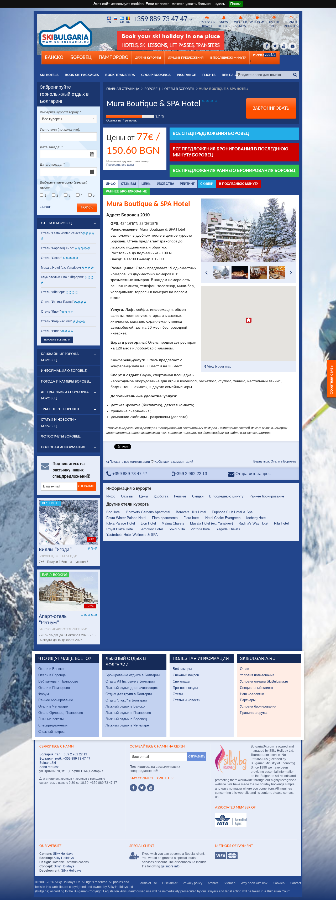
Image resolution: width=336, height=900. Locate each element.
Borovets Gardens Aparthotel (148, 512)
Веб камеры (182, 669)
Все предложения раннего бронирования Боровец (234, 170)
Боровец (81, 57)
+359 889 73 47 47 (161, 19)
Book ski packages (82, 75)
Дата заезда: (51, 147)
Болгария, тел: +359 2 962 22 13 (63, 754)
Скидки (206, 184)
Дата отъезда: (52, 164)
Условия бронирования (258, 706)
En (109, 22)
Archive (213, 883)
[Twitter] (142, 787)
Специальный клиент (256, 688)
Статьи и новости (186, 700)
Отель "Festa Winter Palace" (61, 233)
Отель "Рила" (51, 331)
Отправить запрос (252, 473)
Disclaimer (169, 883)
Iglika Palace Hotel (120, 523)
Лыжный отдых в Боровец (126, 719)
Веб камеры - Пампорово (58, 681)
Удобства (165, 184)
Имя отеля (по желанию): (60, 129)
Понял (235, 4)
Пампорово (113, 57)
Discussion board (207, 24)
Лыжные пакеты (51, 719)
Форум (43, 694)
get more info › (171, 866)
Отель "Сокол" (51, 258)
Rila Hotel (281, 523)
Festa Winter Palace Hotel (126, 518)
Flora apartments (165, 518)
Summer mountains (291, 24)
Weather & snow (240, 24)
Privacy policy (192, 883)
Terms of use (148, 883)
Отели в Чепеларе (53, 706)
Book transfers (120, 75)
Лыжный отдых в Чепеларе (127, 725)
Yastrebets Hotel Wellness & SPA (132, 535)
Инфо (111, 184)
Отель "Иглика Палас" (57, 302)
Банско (54, 57)
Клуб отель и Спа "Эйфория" (62, 277)
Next (291, 230)
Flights (209, 75)
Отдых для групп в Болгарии (129, 694)
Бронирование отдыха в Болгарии (133, 675)
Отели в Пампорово (54, 688)
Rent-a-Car (232, 75)
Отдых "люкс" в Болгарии (126, 700)
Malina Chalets (173, 523)
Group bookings (156, 75)
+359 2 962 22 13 (191, 473)
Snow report (223, 24)
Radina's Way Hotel (253, 523)
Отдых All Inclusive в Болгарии (130, 681)
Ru (116, 22)
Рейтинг (187, 184)
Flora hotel (191, 518)
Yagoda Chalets (228, 529)
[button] (248, 320)
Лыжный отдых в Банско (125, 706)
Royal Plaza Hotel (120, 529)
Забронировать (271, 108)
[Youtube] (150, 787)
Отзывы (128, 184)
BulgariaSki (47, 762)
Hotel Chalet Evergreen (222, 518)
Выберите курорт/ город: (60, 112)
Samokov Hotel (151, 529)
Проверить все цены (120, 164)
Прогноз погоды (185, 688)
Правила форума (253, 713)
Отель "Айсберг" (53, 292)
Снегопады (181, 681)
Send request (49, 767)
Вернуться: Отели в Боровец (274, 461)
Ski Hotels (49, 75)
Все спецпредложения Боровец (211, 133)
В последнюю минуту (238, 184)
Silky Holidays (62, 853)
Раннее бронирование (126, 191)
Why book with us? (254, 883)
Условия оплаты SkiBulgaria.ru (264, 681)
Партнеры (247, 700)
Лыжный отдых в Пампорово (128, 713)
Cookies (279, 883)
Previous (206, 230)
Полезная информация (63, 447)
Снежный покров (51, 732)
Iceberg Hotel (256, 518)
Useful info (274, 24)
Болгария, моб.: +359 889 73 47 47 (64, 758)
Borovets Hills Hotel (191, 512)
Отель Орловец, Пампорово (60, 713)
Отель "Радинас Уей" (57, 321)
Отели (178, 694)
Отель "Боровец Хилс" (57, 248)
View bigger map (218, 366)
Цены (146, 184)
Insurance (186, 75)
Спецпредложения (52, 725)
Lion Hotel (148, 523)
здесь (220, 4)
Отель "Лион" (51, 311)
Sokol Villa (177, 529)
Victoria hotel (201, 529)
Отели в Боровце (52, 675)
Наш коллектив (252, 694)
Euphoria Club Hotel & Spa (232, 512)
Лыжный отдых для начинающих (132, 688)
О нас (244, 669)
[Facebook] (133, 787)
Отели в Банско (51, 669)
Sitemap (229, 883)
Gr (122, 22)
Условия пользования (257, 675)
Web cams (257, 22)
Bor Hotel (113, 512)
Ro (128, 22)
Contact (295, 883)
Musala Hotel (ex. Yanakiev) (211, 523)
